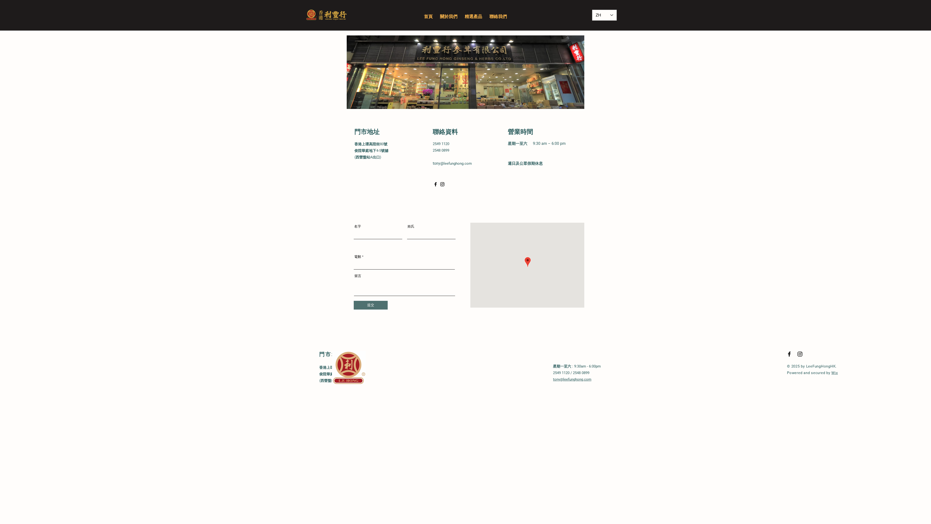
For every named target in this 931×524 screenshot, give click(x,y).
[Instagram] (442, 184)
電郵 (357, 256)
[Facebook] (435, 184)
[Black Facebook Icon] (789, 354)
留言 (357, 276)
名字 (357, 226)
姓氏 (411, 226)
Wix (834, 373)
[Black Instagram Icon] (800, 354)
